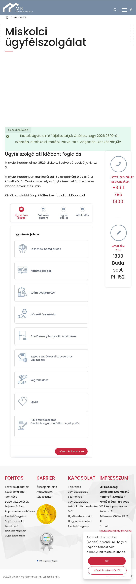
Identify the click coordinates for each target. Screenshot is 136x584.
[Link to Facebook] (130, 9)
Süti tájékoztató (15, 536)
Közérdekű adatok (17, 487)
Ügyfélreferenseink (80, 516)
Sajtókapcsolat (15, 521)
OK (107, 561)
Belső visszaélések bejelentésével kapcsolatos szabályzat (20, 506)
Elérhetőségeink (15, 516)
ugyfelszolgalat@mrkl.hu (116, 531)
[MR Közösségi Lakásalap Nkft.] (7, 17)
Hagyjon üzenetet (79, 521)
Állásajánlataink (46, 487)
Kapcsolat (20, 17)
